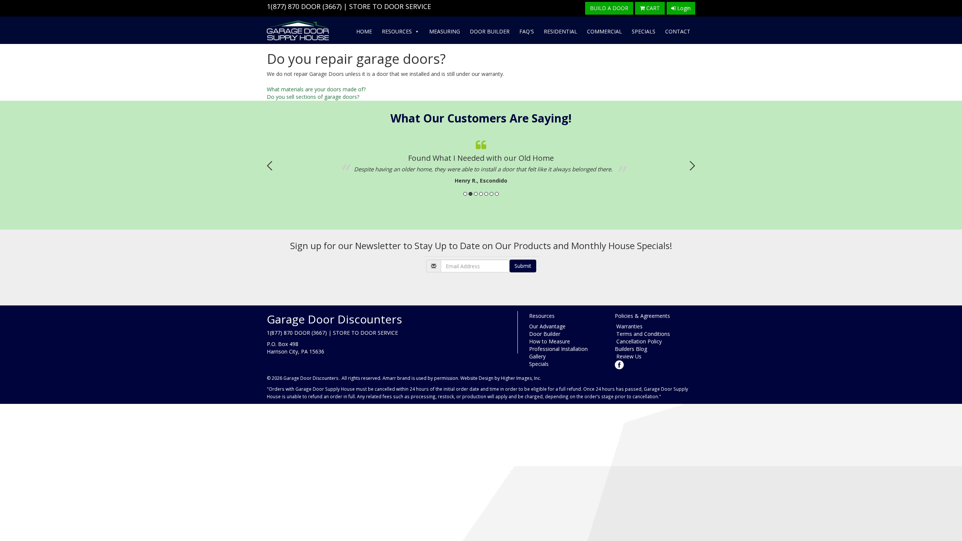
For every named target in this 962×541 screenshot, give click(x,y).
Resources (397, 31)
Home (364, 31)
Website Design (476, 378)
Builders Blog (631, 348)
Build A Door (609, 8)
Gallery (537, 356)
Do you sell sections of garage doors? (313, 96)
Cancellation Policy (638, 341)
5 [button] (486, 194)
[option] (481, 160)
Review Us (628, 356)
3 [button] (476, 194)
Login (683, 8)
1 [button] (465, 194)
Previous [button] (269, 166)
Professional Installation (558, 348)
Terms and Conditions (642, 333)
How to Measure (549, 341)
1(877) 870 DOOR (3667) (304, 6)
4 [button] (481, 194)
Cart (652, 8)
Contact (677, 31)
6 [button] (491, 194)
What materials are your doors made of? (316, 89)
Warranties (629, 326)
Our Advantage (547, 326)
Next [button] (692, 166)
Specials (643, 31)
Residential (560, 31)
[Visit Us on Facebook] (619, 363)
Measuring (444, 31)
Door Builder (490, 31)
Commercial (604, 31)
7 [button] (497, 194)
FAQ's (526, 31)
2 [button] (470, 194)
